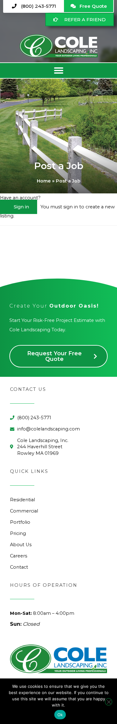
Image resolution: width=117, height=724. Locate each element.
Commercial (24, 511)
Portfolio (20, 522)
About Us (21, 544)
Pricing (18, 533)
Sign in (21, 207)
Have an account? (20, 198)
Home (44, 181)
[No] (108, 702)
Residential (22, 500)
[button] (58, 70)
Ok (60, 714)
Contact (19, 567)
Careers (18, 556)
